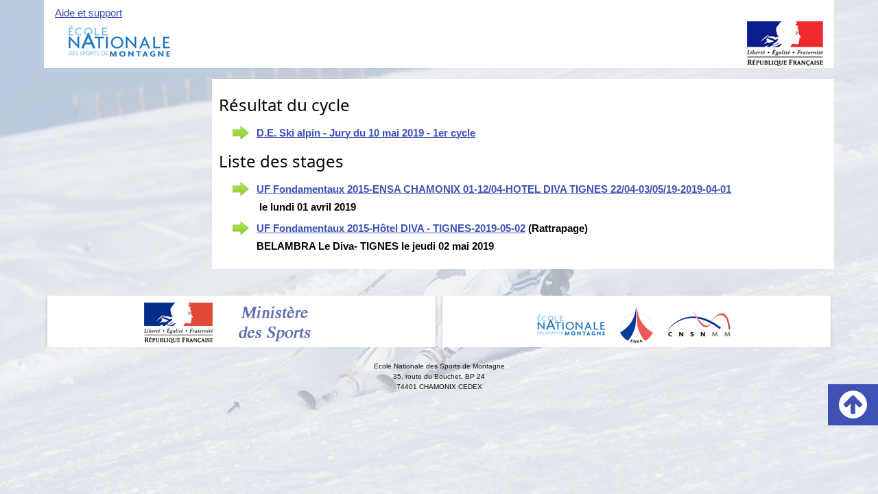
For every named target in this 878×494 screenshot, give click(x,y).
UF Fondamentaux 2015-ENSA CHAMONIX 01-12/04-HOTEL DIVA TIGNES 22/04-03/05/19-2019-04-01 (494, 189)
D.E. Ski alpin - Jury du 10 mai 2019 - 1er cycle (366, 133)
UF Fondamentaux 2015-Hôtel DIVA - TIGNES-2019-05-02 (391, 228)
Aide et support (88, 13)
